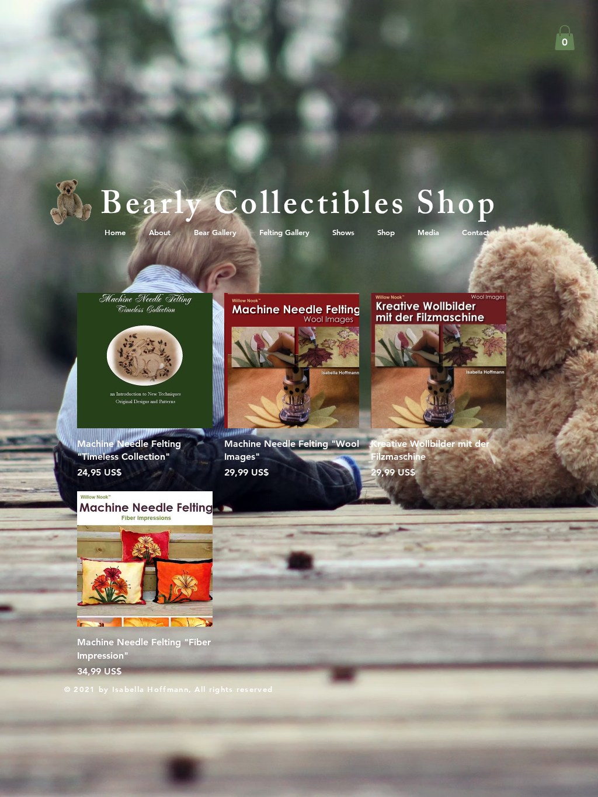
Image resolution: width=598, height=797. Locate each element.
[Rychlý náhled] (145, 360)
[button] (564, 37)
